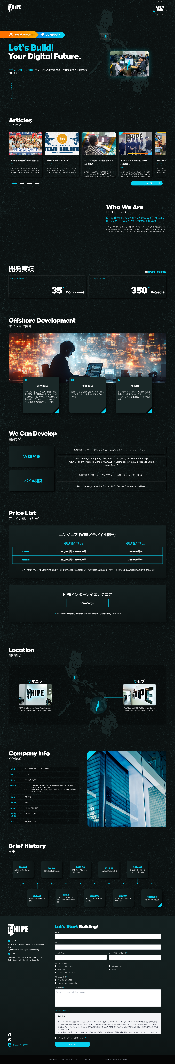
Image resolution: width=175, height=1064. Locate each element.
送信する (72, 1044)
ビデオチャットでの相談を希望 (67, 983)
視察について (62, 969)
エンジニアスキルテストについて (68, 973)
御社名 (57, 932)
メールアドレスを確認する (118, 953)
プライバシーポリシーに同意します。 (72, 1038)
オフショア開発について (65, 966)
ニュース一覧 (146, 183)
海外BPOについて (117, 966)
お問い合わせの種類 (61, 963)
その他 (114, 969)
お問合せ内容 (59, 988)
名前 (56, 943)
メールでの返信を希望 (65, 980)
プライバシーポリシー (62, 1011)
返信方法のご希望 (61, 977)
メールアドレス (60, 953)
